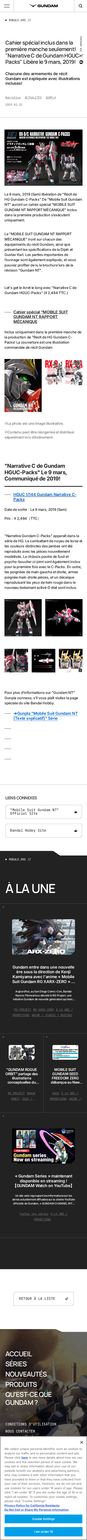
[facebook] (80, 62)
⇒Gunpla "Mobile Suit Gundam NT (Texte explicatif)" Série (45, 716)
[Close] (82, 1442)
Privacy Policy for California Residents (32, 1505)
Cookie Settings (43, 1519)
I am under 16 (43, 1531)
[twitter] (81, 56)
